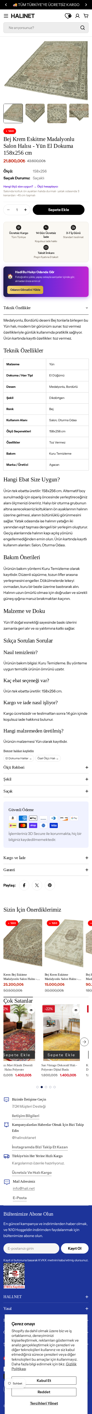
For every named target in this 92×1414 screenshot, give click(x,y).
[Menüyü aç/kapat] (6, 15)
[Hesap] (77, 15)
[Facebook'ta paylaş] (24, 885)
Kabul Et (44, 1380)
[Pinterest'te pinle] (50, 885)
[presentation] (7, 1042)
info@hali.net (24, 1188)
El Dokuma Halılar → (19, 758)
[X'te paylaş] (37, 885)
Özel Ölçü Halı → (48, 758)
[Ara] (82, 27)
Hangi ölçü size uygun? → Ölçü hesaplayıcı (30, 186)
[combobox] (46, 27)
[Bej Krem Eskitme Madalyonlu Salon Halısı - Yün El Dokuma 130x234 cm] (64, 944)
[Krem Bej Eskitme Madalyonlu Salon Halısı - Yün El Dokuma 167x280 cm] (22, 944)
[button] (6, 4)
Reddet (44, 1392)
